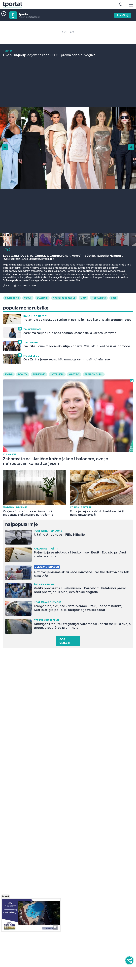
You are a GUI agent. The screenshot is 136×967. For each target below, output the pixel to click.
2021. (113, 298)
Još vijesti (64, 641)
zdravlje (39, 374)
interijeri (57, 374)
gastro (74, 374)
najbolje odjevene (64, 298)
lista (83, 298)
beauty (22, 374)
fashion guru (93, 374)
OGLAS (68, 32)
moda (9, 374)
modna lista (99, 298)
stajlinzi (42, 298)
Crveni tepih (12, 298)
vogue (28, 298)
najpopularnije (21, 524)
